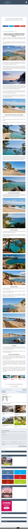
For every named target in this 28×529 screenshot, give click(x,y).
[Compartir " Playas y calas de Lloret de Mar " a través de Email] (21, 384)
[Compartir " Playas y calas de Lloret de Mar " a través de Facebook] (9, 384)
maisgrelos (10, 20)
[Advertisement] (14, 10)
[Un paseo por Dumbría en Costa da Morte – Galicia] (8, 408)
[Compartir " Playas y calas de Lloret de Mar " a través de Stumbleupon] (19, 384)
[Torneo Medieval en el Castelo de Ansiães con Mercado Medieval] (8, 420)
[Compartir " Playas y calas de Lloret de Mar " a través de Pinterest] (15, 384)
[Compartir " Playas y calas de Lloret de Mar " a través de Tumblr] (13, 384)
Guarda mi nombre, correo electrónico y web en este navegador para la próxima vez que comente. (13, 444)
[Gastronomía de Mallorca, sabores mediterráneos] (20, 409)
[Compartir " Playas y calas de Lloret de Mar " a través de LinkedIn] (16, 384)
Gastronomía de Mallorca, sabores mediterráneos (19, 414)
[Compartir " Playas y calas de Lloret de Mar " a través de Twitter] (10, 384)
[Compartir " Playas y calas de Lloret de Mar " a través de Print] (22, 384)
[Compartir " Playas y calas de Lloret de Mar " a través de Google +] (12, 384)
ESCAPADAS (14, 20)
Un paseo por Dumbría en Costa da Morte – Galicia (7, 413)
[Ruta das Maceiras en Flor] (20, 420)
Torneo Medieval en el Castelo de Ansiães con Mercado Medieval (7, 425)
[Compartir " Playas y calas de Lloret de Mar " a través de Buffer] (18, 384)
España (18, 20)
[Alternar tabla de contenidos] (15, 31)
